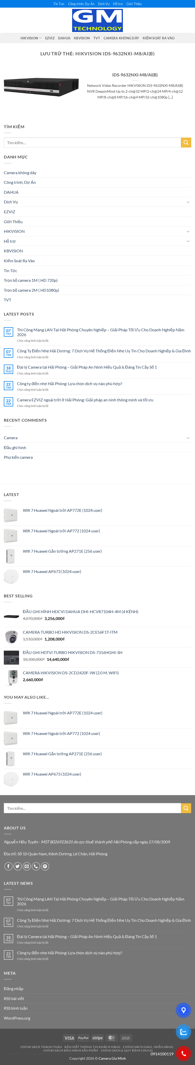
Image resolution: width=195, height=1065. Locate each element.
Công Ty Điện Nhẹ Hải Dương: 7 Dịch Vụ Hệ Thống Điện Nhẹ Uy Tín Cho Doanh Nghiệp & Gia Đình (104, 350)
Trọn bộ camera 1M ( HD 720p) (31, 280)
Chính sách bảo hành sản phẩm (70, 1050)
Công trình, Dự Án (81, 4)
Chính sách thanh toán (41, 1047)
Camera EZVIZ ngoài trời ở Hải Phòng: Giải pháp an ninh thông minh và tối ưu (85, 399)
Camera (11, 437)
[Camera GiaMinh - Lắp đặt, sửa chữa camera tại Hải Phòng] (97, 20)
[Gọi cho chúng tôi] (36, 866)
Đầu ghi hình (15, 447)
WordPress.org (17, 1017)
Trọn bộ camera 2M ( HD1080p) (31, 290)
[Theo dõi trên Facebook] (8, 866)
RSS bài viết (14, 998)
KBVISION (82, 38)
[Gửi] (186, 143)
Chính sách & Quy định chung (127, 1050)
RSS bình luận (16, 1008)
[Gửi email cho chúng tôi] (27, 866)
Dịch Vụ (103, 4)
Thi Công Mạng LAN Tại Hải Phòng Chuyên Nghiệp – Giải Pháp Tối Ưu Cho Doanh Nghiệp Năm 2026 (100, 332)
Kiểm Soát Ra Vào (158, 38)
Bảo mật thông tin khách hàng (92, 1047)
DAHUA (64, 38)
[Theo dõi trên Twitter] (17, 866)
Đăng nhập (13, 988)
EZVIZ (50, 38)
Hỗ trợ (118, 4)
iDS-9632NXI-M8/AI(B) (135, 74)
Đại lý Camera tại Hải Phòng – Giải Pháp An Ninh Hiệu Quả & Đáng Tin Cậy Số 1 (87, 367)
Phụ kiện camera (18, 457)
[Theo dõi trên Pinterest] (45, 866)
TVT (96, 38)
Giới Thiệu (134, 4)
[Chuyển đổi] (188, 202)
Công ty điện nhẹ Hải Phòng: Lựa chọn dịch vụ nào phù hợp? (69, 383)
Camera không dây (121, 38)
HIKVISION (29, 38)
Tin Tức (58, 4)
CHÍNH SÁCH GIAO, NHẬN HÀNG (148, 1047)
